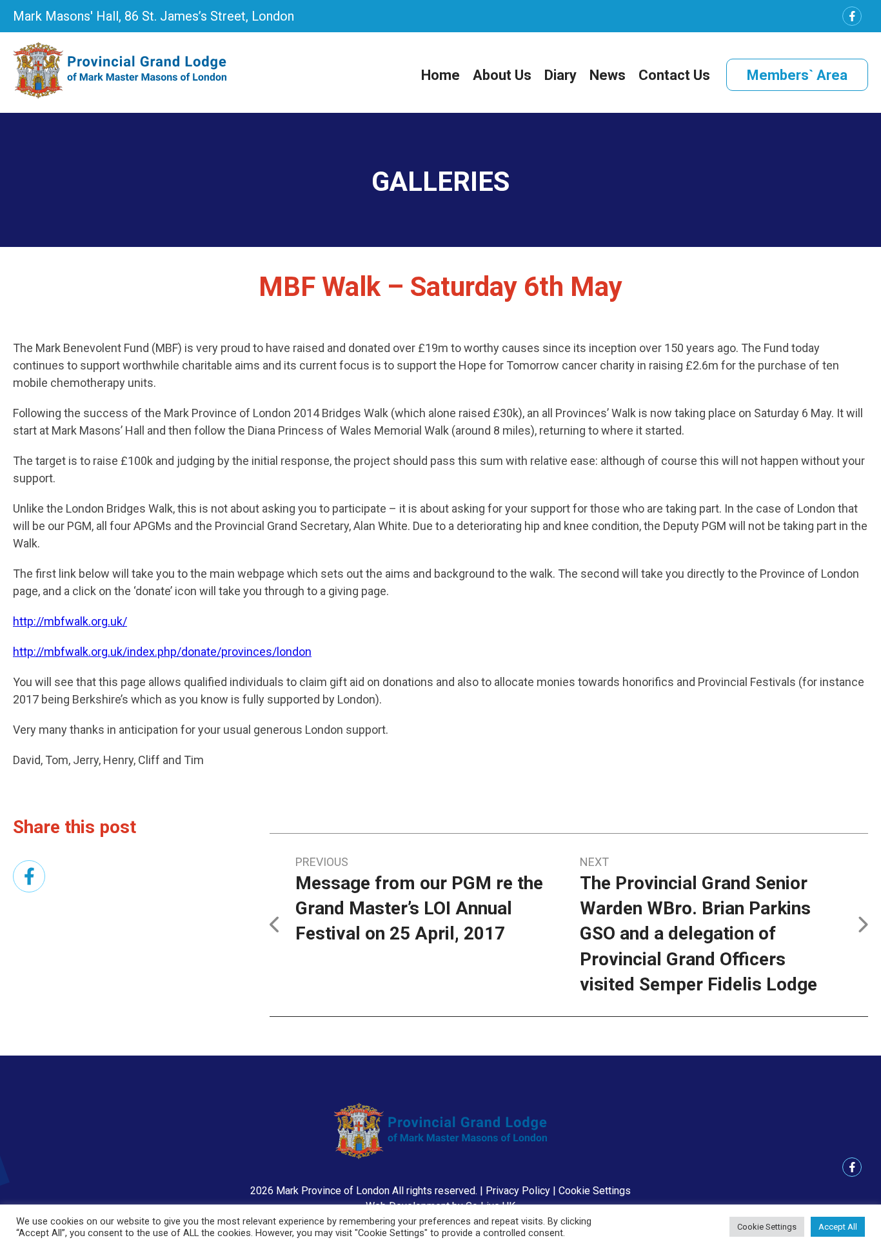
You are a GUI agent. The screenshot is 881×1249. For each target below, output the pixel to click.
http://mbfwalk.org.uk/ (70, 621)
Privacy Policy (518, 1191)
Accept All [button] (837, 1227)
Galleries (440, 181)
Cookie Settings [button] (595, 1191)
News (607, 75)
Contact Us (674, 75)
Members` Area (797, 75)
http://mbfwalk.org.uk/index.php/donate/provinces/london (162, 651)
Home (440, 75)
